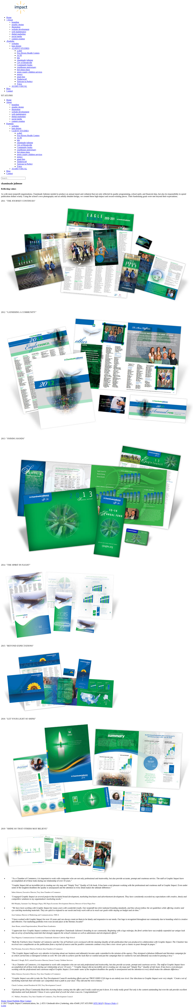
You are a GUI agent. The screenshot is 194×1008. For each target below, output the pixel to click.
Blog (22, 1001)
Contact (28, 1001)
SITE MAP (98, 1003)
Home (3, 1001)
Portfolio (16, 1001)
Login (3, 1006)
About (9, 1001)
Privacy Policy (111, 1003)
